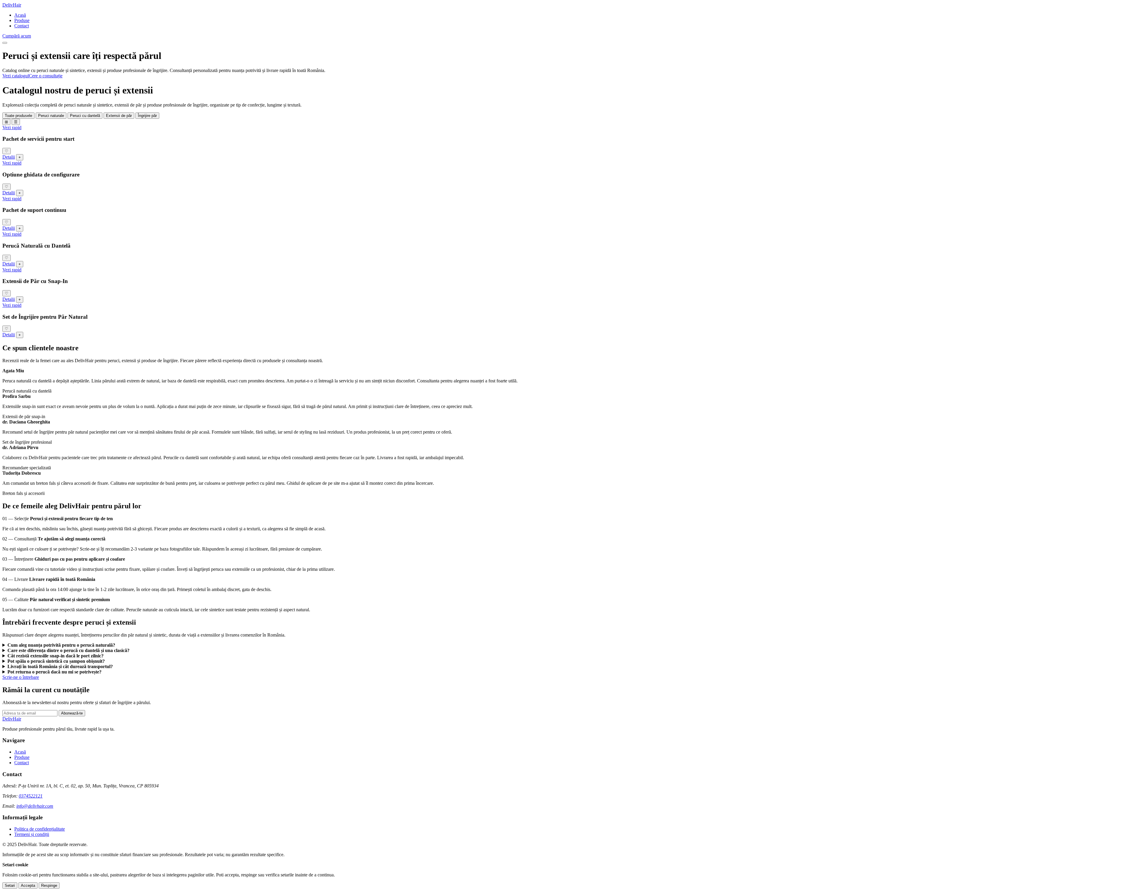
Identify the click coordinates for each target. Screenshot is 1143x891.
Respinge (49, 885)
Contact (21, 25)
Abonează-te (72, 713)
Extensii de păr (119, 115)
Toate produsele (18, 115)
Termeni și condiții (31, 834)
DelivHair (11, 4)
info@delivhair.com (34, 806)
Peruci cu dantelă (85, 115)
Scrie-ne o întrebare (20, 677)
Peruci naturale (51, 115)
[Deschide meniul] (4, 43)
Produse (21, 20)
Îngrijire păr (147, 115)
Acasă (20, 15)
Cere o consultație (46, 75)
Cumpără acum (16, 35)
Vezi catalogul (15, 75)
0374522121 (31, 795)
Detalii (8, 157)
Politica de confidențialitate (39, 828)
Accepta (28, 885)
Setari (10, 885)
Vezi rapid (11, 127)
